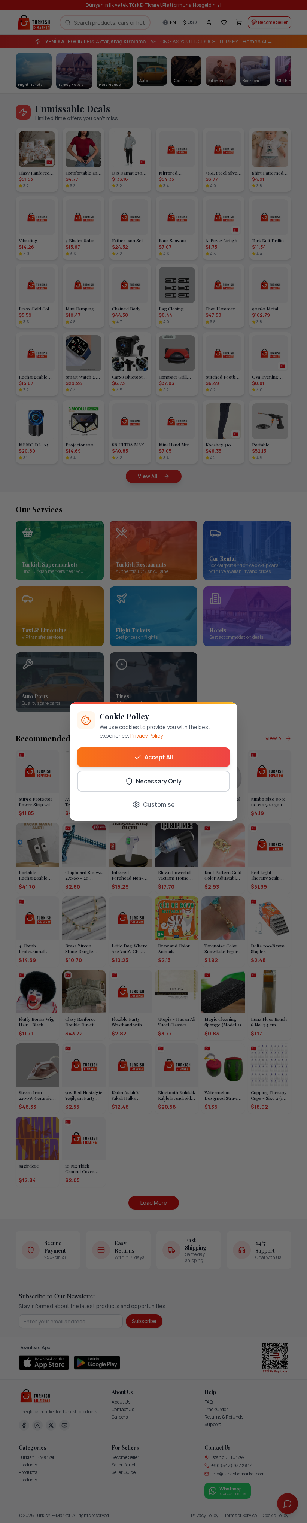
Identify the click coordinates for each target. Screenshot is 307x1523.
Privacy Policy (146, 735)
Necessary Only (159, 781)
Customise (159, 804)
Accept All (159, 757)
